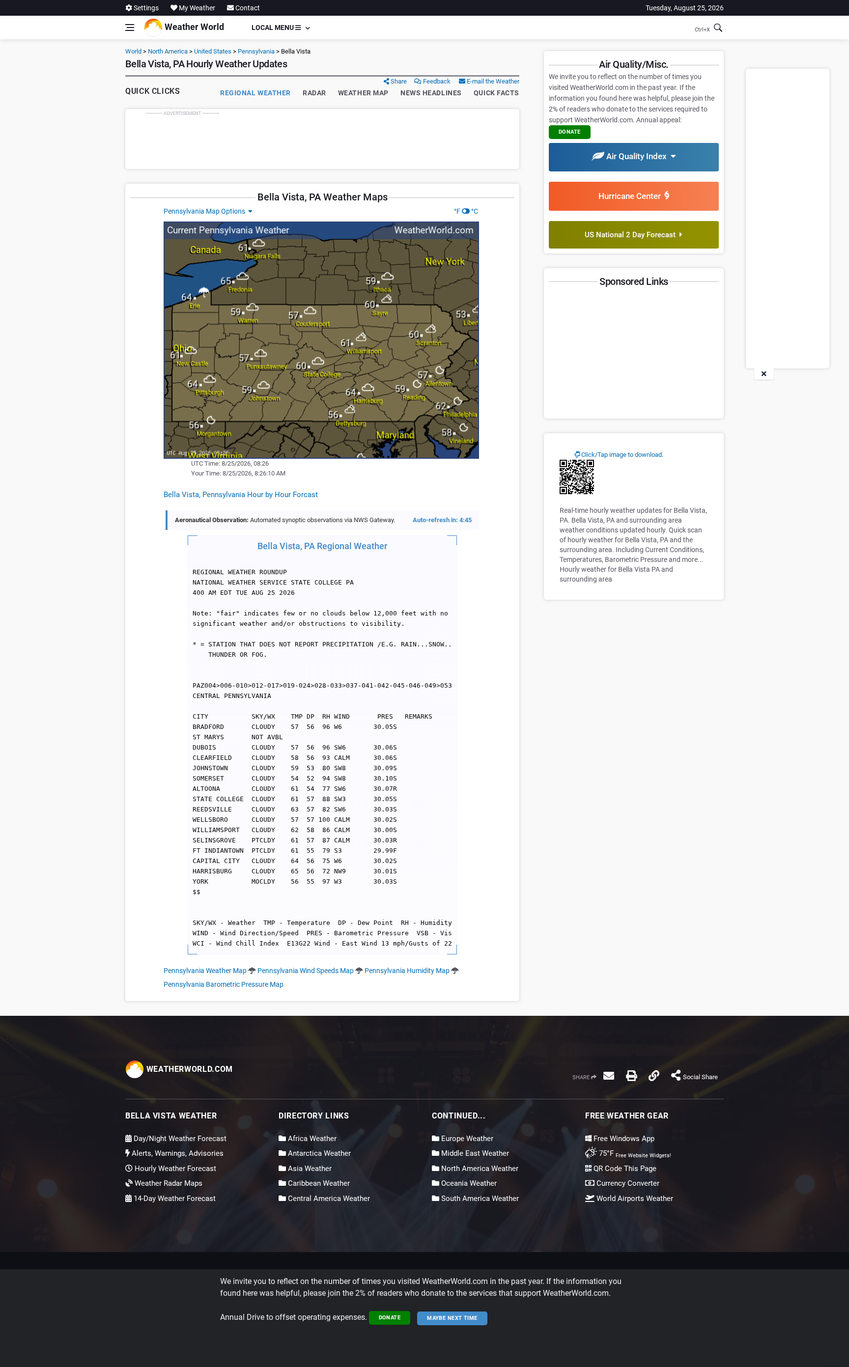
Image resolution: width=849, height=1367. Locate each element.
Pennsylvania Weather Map (205, 971)
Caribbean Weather (318, 1183)
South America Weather (479, 1198)
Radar (314, 93)
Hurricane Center (631, 196)
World (133, 51)
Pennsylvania (256, 51)
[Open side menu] (129, 27)
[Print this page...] (631, 1075)
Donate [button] (570, 132)
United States (212, 51)
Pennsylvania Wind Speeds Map (305, 971)
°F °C (466, 211)
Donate (390, 1317)
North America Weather (478, 1168)
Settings (145, 8)
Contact (247, 8)
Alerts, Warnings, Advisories (177, 1153)
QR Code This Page (624, 1168)
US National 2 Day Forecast (632, 234)
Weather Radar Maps (167, 1183)
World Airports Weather (633, 1198)
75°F (634, 1153)
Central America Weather (328, 1198)
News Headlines (431, 93)
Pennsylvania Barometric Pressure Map (223, 984)
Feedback (436, 81)
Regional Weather (255, 93)
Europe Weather (466, 1138)
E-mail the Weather (492, 81)
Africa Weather (311, 1138)
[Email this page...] (608, 1075)
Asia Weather (309, 1168)
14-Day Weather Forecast (174, 1198)
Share (398, 81)
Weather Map (363, 93)
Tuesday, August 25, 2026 (685, 8)
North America (168, 51)
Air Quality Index (637, 156)
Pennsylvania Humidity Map (407, 971)
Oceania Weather (468, 1183)
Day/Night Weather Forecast (179, 1138)
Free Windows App (623, 1138)
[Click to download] (577, 476)
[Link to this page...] (654, 1075)
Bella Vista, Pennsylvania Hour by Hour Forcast (241, 494)
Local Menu (273, 27)
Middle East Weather (474, 1153)
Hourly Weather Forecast (174, 1168)
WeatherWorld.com (188, 1069)
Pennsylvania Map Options (206, 211)
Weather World (193, 27)
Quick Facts (496, 93)
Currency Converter (626, 1183)
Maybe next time (452, 1318)
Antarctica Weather (318, 1153)
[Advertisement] (322, 139)
